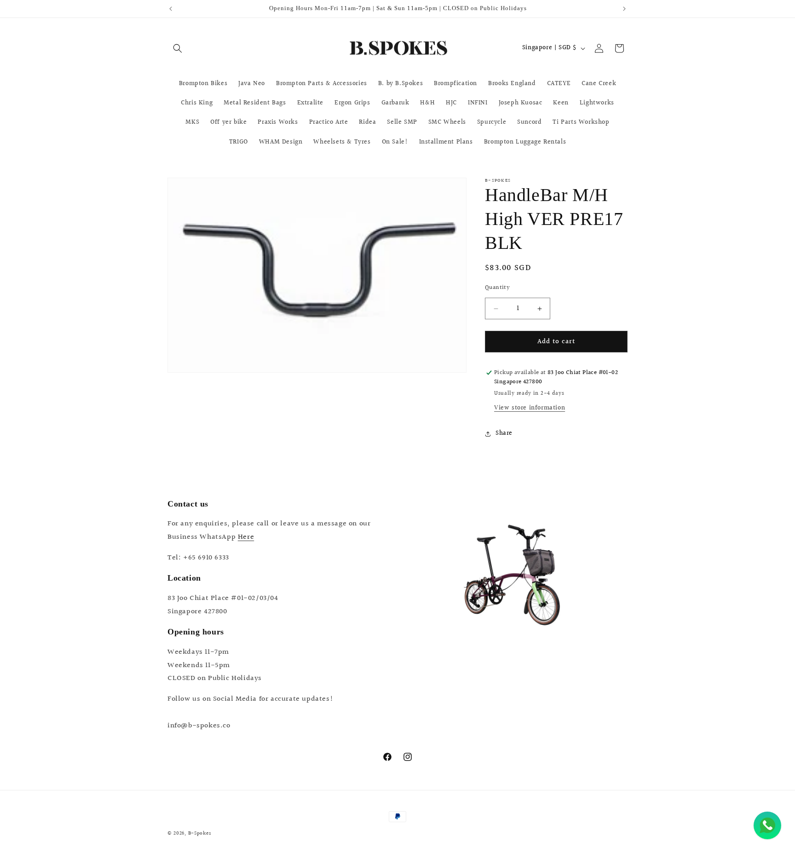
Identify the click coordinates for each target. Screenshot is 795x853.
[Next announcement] (624, 8)
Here (246, 537)
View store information (529, 408)
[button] (177, 48)
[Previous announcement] (171, 8)
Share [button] (504, 433)
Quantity (497, 287)
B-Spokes (200, 833)
